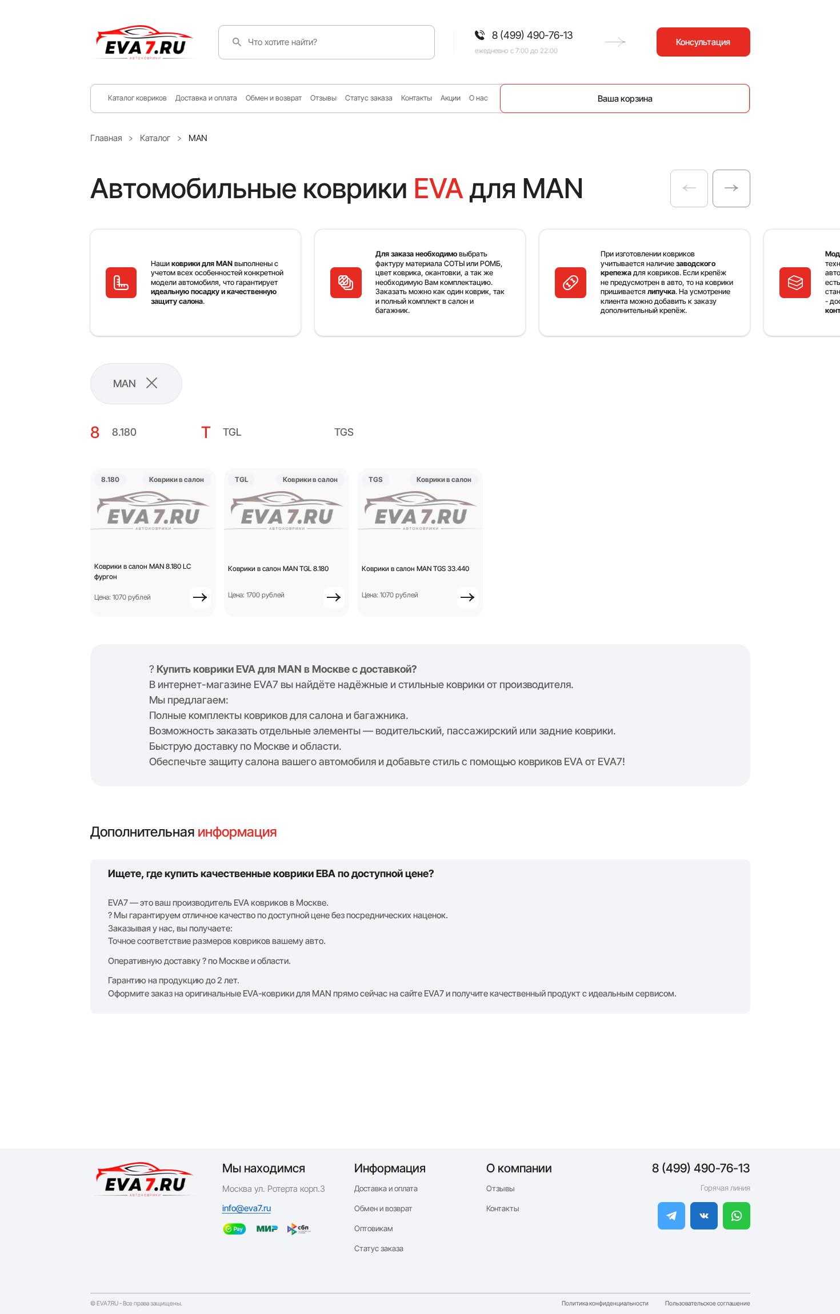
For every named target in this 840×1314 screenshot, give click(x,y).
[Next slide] (731, 188)
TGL (232, 432)
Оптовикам (373, 1228)
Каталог (155, 137)
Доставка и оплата (206, 98)
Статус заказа (369, 98)
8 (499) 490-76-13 (701, 1168)
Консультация (703, 42)
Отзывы (323, 98)
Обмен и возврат (274, 98)
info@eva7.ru (246, 1208)
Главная (106, 137)
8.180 (124, 432)
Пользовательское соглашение (707, 1304)
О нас (478, 98)
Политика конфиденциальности (605, 1304)
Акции (451, 98)
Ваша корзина (625, 98)
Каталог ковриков (137, 98)
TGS (344, 432)
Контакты (416, 98)
